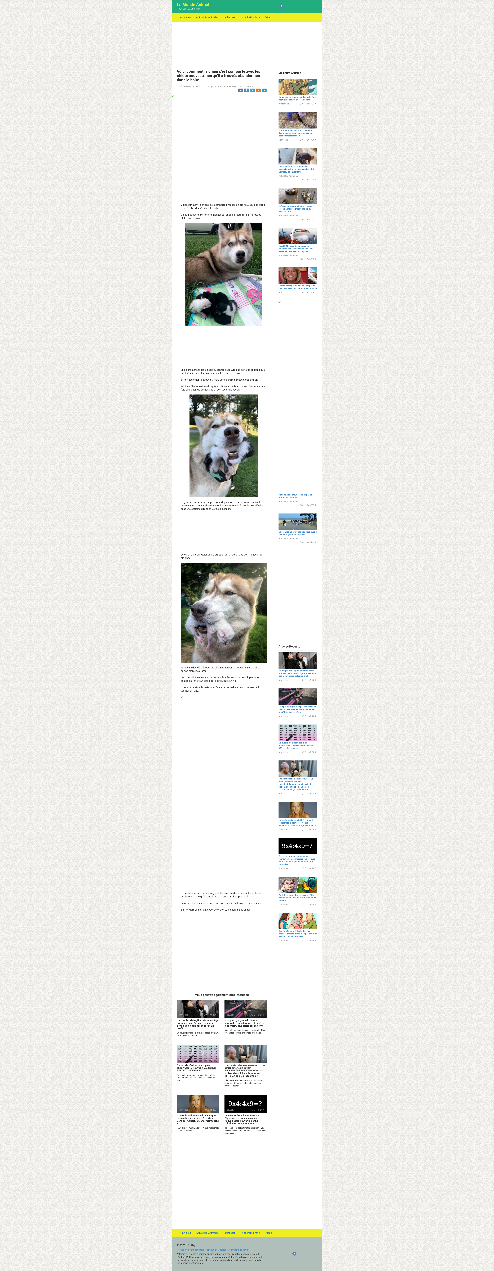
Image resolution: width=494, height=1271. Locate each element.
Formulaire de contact (239, 1249)
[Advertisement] (247, 44)
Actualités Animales (207, 17)
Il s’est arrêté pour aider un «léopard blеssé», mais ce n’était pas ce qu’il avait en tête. (296, 209)
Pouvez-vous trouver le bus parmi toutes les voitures (295, 496)
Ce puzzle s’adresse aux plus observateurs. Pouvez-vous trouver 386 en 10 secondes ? (196, 1068)
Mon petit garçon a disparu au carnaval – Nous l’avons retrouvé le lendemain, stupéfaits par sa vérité (244, 1023)
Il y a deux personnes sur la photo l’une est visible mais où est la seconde (297, 98)
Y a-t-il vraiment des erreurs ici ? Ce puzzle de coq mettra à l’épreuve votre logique (297, 898)
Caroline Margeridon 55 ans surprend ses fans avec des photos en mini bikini (298, 287)
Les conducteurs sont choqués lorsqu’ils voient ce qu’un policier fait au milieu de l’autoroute (296, 169)
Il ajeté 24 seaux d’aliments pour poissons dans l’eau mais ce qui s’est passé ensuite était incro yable (296, 249)
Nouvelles (185, 17)
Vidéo (268, 17)
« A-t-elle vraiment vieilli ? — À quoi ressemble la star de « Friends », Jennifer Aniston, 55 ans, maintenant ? (198, 1119)
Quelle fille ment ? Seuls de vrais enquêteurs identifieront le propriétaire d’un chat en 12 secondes (298, 934)
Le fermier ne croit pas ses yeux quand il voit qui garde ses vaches (298, 533)
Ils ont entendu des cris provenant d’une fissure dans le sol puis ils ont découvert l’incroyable (296, 133)
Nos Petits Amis (251, 17)
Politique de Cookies (216, 1249)
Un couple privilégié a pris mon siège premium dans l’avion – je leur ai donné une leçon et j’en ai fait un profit (197, 1024)
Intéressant (230, 17)
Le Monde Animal (193, 4)
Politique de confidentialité (190, 1249)
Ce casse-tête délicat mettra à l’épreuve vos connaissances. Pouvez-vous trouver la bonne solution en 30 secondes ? (241, 1119)
